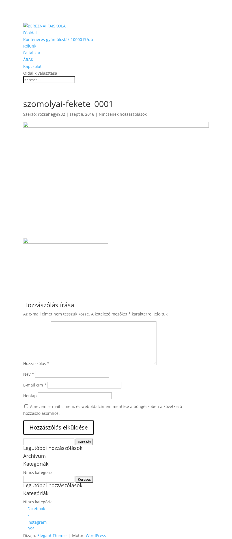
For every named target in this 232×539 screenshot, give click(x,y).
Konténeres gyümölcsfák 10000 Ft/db (58, 39)
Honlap (30, 395)
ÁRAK (28, 59)
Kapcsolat (32, 66)
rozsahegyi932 (51, 114)
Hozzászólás (36, 363)
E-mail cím (34, 385)
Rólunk (29, 46)
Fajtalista (31, 52)
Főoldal (30, 32)
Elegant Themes (52, 535)
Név (28, 374)
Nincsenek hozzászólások (123, 114)
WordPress (96, 535)
